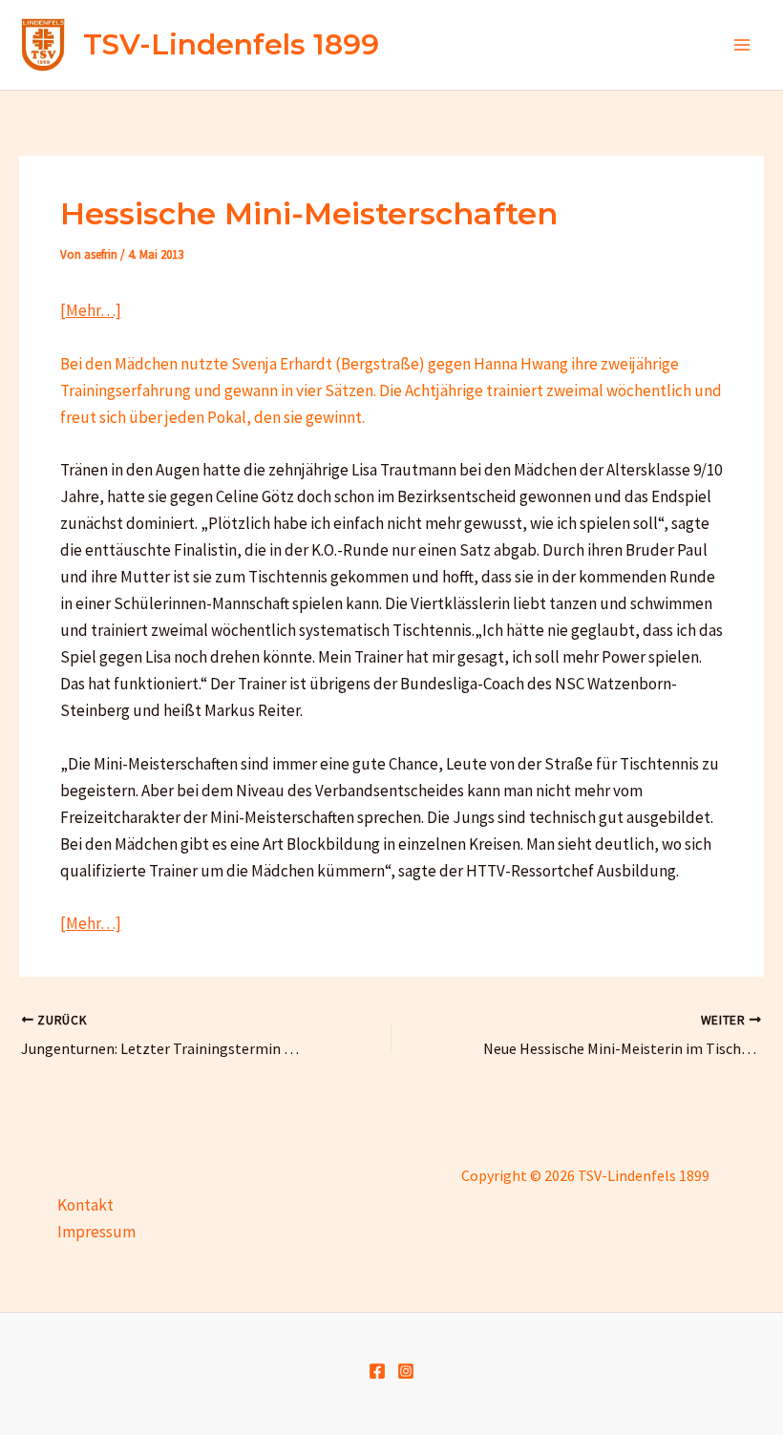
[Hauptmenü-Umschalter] (743, 45)
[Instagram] (405, 1371)
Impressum (96, 1231)
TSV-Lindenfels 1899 (231, 44)
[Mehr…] (90, 310)
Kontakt (85, 1204)
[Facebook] (377, 1371)
